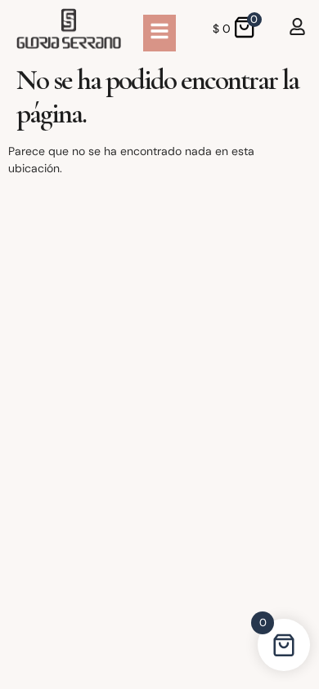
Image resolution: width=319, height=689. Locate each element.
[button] (160, 33)
